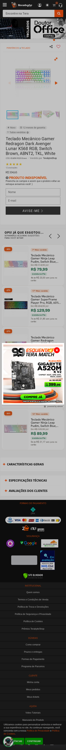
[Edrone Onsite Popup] (33, 375)
